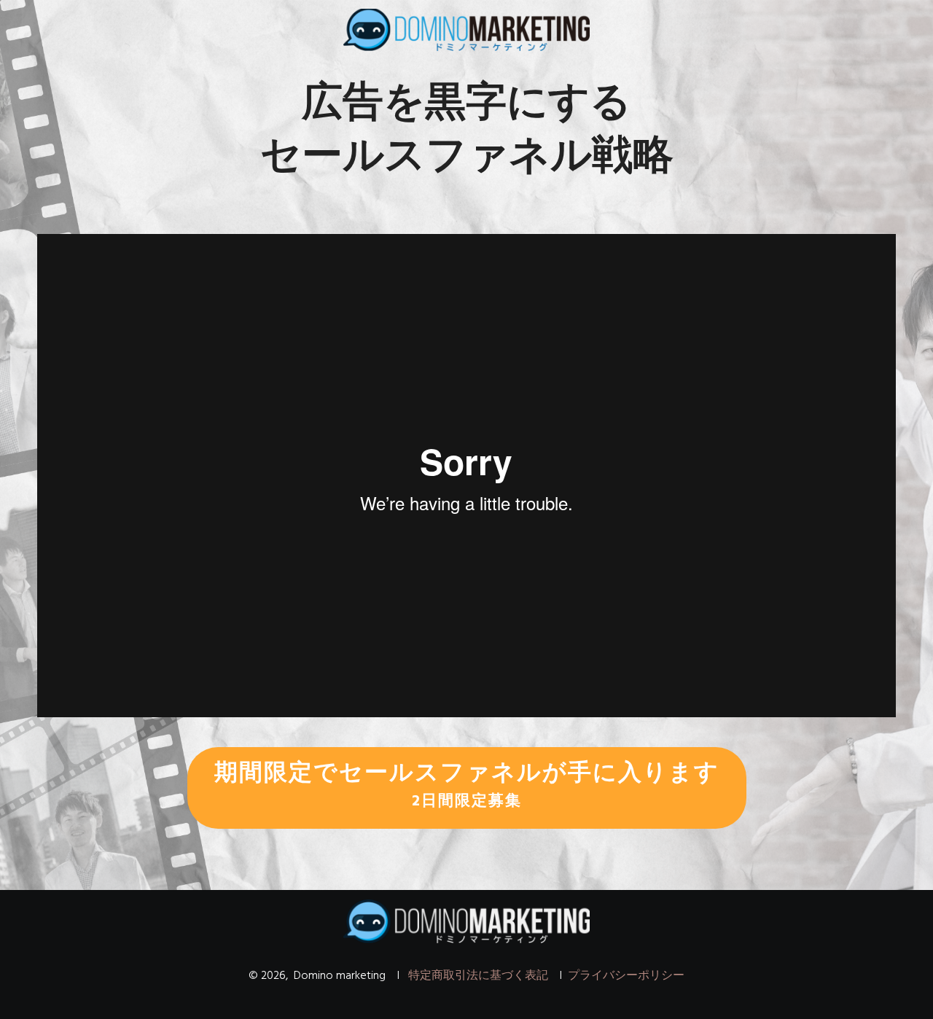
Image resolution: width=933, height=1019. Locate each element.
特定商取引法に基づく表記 (478, 976)
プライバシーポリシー (626, 976)
